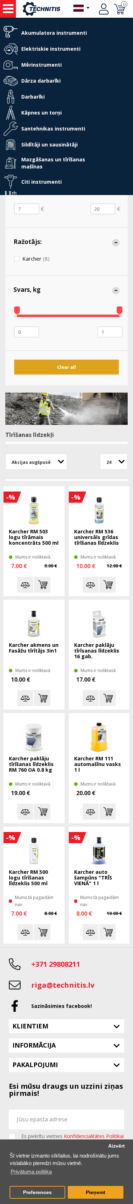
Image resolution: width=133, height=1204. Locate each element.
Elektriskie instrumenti (51, 48)
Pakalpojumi (35, 1064)
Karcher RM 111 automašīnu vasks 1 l (97, 764)
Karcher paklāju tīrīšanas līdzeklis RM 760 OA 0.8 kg (31, 764)
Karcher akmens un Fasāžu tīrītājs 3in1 (34, 648)
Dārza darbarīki (41, 80)
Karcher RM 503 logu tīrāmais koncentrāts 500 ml (34, 537)
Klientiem (30, 1026)
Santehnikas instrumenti (53, 128)
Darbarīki (33, 96)
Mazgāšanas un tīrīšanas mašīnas (53, 163)
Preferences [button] (37, 1192)
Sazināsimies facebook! (61, 1006)
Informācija (34, 1045)
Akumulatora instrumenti (54, 32)
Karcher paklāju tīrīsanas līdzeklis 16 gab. (96, 651)
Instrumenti (8, 9)
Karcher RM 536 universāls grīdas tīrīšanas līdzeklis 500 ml (96, 537)
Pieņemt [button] (95, 1192)
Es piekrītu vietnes (72, 1136)
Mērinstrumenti (41, 64)
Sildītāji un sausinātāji (49, 144)
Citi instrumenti (41, 181)
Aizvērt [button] (116, 1146)
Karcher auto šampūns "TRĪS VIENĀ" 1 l (93, 878)
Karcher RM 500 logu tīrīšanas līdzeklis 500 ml (28, 878)
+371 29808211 (55, 964)
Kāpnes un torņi (41, 112)
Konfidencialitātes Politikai (94, 1136)
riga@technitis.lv (62, 985)
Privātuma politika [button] (31, 1172)
